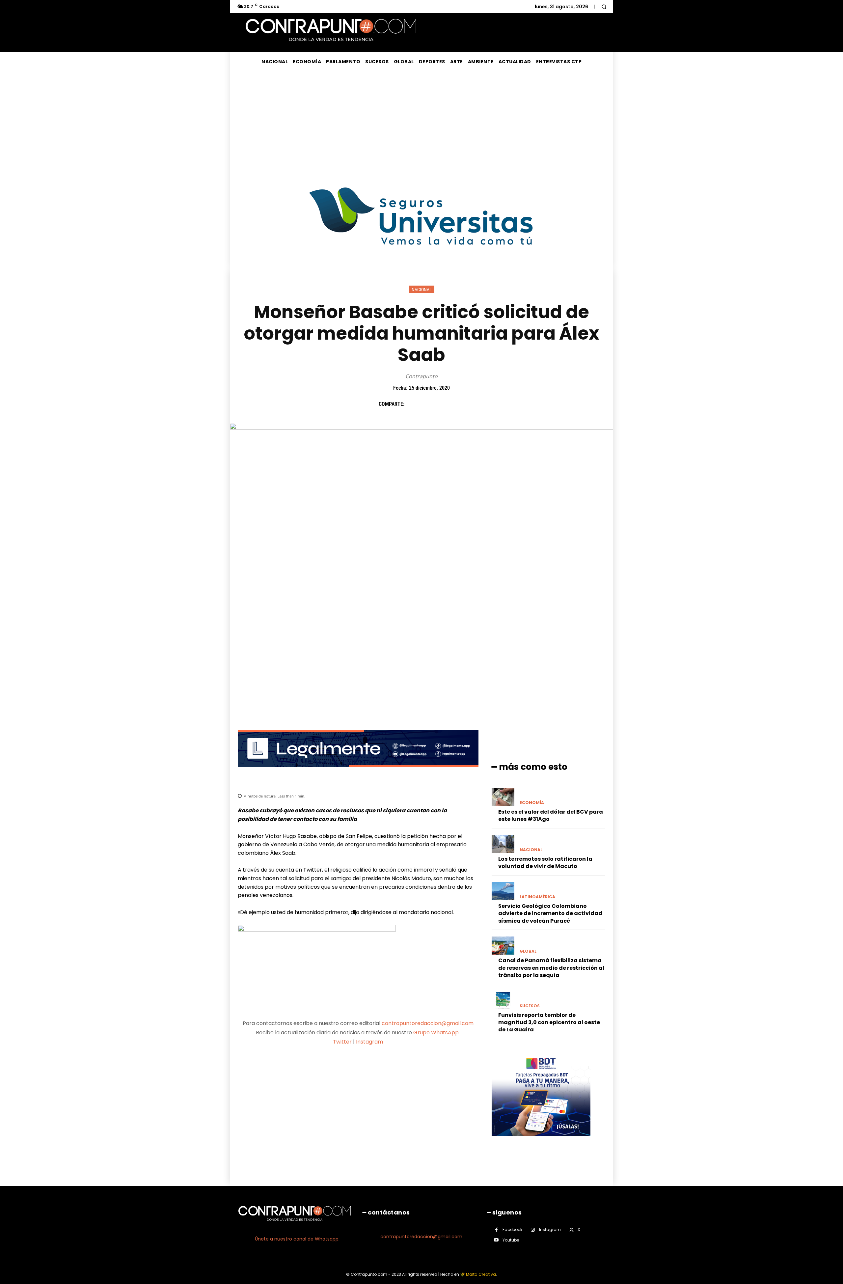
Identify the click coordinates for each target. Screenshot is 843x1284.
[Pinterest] (442, 404)
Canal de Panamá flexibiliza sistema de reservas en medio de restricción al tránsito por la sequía (551, 968)
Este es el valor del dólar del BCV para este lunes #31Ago (550, 815)
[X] (427, 404)
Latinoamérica (537, 897)
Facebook (512, 1229)
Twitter (342, 1042)
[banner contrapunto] (358, 772)
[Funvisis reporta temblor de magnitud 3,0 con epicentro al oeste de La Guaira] (503, 1000)
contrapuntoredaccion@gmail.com (428, 1023)
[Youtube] (496, 1240)
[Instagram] (533, 1230)
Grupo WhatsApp (436, 1032)
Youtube (511, 1240)
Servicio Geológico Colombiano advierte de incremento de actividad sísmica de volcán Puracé (550, 913)
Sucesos (530, 1006)
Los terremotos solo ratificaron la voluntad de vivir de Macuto (545, 862)
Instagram (369, 1042)
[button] (604, 6)
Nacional (422, 289)
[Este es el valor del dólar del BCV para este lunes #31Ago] (503, 797)
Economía (532, 803)
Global (528, 951)
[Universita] (421, 269)
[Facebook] (412, 404)
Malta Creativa (481, 1274)
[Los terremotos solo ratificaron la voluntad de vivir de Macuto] (503, 844)
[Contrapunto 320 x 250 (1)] (541, 1141)
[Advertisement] (421, 121)
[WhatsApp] (458, 404)
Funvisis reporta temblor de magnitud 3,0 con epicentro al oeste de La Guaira (549, 1022)
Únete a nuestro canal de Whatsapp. (297, 1239)
